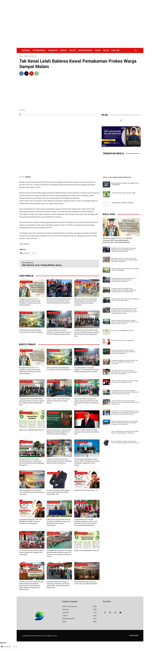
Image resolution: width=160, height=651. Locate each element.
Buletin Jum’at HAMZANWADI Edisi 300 (86, 550)
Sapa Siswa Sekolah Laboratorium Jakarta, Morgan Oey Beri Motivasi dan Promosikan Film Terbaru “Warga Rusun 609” (125, 322)
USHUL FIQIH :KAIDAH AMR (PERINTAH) (117, 177)
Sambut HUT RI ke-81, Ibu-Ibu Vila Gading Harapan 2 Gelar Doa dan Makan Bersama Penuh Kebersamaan (59, 461)
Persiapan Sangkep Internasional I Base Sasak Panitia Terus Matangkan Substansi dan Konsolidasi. (124, 362)
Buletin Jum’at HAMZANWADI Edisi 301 (31, 430)
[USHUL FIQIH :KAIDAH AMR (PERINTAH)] (121, 166)
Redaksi (28, 177)
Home (21, 56)
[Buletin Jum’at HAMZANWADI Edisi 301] (32, 419)
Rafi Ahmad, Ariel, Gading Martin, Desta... (42, 265)
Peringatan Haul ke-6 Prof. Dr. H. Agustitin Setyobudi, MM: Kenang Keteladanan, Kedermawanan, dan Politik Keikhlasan (117, 240)
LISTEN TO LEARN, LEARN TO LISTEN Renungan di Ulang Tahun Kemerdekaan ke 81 (86, 432)
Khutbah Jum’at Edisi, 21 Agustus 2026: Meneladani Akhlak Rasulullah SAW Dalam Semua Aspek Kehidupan (59, 432)
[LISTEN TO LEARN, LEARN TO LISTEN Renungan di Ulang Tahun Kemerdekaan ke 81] (86, 419)
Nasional (50, 282)
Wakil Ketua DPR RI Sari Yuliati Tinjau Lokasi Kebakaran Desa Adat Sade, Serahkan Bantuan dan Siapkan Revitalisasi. (124, 260)
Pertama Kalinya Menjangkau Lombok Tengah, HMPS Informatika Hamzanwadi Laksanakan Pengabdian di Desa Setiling (124, 423)
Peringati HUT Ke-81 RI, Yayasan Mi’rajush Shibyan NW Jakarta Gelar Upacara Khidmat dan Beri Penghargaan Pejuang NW (125, 392)
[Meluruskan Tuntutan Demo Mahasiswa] (106, 342)
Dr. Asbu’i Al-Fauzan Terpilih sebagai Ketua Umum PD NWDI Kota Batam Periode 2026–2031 (58, 492)
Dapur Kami (133, 635)
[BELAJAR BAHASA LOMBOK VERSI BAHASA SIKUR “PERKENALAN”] (106, 184)
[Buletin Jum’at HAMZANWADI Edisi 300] (86, 540)
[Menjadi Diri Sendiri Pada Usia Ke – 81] (86, 479)
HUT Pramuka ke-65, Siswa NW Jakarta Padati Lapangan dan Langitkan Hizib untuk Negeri (31, 552)
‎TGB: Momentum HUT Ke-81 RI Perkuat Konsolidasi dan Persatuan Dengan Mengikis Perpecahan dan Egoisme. (124, 372)
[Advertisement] (98, 24)
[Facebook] (21, 73)
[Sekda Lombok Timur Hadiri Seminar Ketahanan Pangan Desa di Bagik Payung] (59, 388)
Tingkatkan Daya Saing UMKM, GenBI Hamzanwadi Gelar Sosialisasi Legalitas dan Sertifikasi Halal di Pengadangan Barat (123, 290)
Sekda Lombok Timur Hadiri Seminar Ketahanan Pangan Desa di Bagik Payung (58, 400)
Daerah (78, 282)
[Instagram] (110, 613)
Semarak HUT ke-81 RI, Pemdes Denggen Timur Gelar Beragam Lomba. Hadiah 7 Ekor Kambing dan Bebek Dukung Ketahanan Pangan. (125, 412)
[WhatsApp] (36, 73)
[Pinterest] (31, 73)
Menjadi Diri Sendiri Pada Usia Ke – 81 (86, 490)
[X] (26, 73)
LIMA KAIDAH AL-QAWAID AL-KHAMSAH (122, 202)
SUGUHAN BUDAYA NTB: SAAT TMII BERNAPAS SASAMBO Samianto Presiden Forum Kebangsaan (30, 521)
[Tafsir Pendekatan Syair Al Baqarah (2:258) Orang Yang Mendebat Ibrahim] (86, 571)
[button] (135, 50)
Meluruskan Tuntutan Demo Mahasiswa (122, 340)
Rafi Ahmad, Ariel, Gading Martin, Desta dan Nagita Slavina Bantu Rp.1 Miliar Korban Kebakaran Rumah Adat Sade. (59, 301)
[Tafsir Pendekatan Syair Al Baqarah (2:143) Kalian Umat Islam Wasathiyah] (32, 319)
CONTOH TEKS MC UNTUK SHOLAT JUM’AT (123, 193)
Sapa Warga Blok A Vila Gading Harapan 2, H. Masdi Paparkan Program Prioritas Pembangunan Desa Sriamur (59, 332)
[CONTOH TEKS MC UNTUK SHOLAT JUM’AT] (106, 194)
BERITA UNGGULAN (30, 56)
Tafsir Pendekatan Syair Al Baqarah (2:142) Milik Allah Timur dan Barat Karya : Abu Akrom (31, 492)
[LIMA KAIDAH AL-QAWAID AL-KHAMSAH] (106, 204)
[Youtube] (120, 613)
